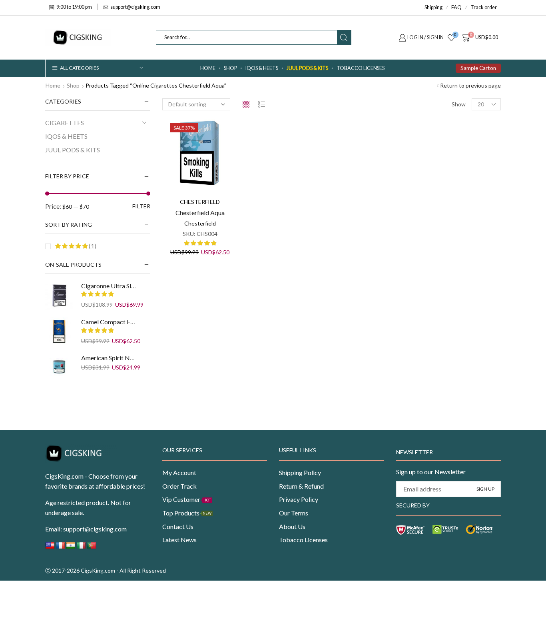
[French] (60, 547)
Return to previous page (470, 85)
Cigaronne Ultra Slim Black (108, 286)
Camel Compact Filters (108, 321)
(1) (92, 246)
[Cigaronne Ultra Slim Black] (59, 296)
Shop (73, 85)
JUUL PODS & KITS (307, 68)
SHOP (230, 68)
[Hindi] (71, 547)
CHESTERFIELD (200, 201)
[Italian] (81, 547)
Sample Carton (478, 68)
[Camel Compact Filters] (59, 331)
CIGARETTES (64, 122)
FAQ (456, 7)
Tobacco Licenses (361, 68)
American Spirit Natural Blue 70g (108, 357)
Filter (141, 206)
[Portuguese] (91, 547)
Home (207, 68)
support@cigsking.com (95, 529)
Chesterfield (200, 223)
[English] (50, 547)
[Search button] (344, 37)
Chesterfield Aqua (200, 212)
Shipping (433, 7)
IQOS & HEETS (261, 68)
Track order (483, 7)
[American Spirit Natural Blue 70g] (59, 367)
